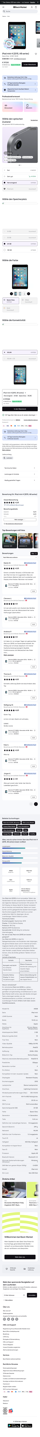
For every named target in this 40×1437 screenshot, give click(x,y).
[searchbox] (21, 11)
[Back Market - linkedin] (8, 1319)
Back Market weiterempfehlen (12, 1359)
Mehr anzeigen (9, 655)
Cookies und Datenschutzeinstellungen (14, 1378)
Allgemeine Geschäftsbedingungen (13, 1371)
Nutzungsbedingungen (10, 1368)
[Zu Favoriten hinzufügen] (36, 54)
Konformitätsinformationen (31, 420)
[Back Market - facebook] (12, 1319)
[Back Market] (20, 7)
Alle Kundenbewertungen (10, 1350)
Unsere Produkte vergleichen (11, 1347)
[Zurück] (11, 293)
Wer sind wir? (7, 1311)
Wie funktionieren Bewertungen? (14, 523)
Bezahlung (6, 1334)
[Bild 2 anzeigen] (20, 165)
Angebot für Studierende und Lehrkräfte (15, 1316)
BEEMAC (18, 420)
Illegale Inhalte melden (9, 1386)
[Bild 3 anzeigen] (24, 294)
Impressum (6, 1384)
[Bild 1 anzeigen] (19, 165)
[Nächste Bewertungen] (36, 804)
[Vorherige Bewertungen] (31, 804)
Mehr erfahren (6, 450)
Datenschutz (7, 1376)
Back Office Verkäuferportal (11, 1331)
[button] (9, 44)
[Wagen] (36, 7)
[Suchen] (4, 11)
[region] (20, 107)
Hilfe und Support (8, 1342)
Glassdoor (6, 1401)
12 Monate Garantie (8, 1373)
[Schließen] (37, 2)
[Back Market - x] (16, 1319)
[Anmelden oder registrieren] (32, 7)
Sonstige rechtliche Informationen (13, 1381)
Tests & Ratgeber (8, 1344)
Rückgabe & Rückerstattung (11, 1339)
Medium (5, 1403)
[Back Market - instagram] (4, 1319)
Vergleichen (34, 120)
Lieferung (6, 1337)
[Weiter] (28, 293)
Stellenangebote (8, 1313)
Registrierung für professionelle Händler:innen (16, 1329)
